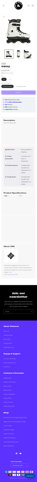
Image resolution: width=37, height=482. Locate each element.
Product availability (9, 394)
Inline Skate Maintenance (11, 442)
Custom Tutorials (9, 434)
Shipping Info (7, 378)
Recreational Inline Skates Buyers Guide (15, 417)
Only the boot (8, 87)
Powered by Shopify (23, 478)
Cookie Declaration (9, 406)
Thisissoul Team (8, 335)
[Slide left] (2, 55)
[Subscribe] (31, 312)
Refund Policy (8, 390)
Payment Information (10, 382)
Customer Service (11, 107)
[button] (4, 6)
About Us (6, 331)
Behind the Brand (9, 446)
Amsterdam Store (9, 347)
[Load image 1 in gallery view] (8, 54)
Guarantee (11, 109)
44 (5, 79)
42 (11, 79)
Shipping (3, 73)
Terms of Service (8, 402)
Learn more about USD (10, 274)
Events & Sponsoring (9, 362)
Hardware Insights (9, 429)
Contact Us (7, 367)
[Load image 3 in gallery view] (28, 54)
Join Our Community (10, 358)
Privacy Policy (7, 398)
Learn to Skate (8, 425)
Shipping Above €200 (12, 99)
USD (3, 63)
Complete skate (22, 87)
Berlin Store (7, 339)
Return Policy (7, 386)
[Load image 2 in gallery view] (18, 54)
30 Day (13, 102)
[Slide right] (35, 55)
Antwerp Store (8, 343)
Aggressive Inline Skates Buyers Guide (15, 421)
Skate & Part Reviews (10, 438)
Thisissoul (15, 478)
